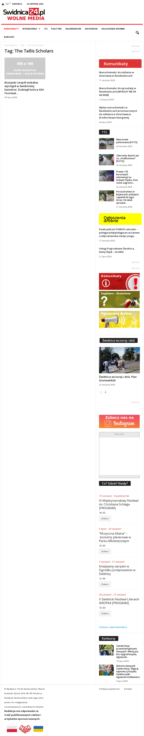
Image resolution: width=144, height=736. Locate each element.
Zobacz (105, 518)
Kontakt (9, 37)
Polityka (56, 28)
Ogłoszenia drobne (113, 28)
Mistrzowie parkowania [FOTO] (126, 141)
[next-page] (105, 392)
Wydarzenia (29, 28)
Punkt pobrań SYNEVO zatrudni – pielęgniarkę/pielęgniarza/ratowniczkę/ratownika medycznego (119, 233)
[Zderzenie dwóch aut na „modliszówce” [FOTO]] (106, 159)
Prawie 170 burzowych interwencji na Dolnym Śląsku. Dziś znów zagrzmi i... (127, 177)
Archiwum (91, 28)
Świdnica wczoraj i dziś (118, 340)
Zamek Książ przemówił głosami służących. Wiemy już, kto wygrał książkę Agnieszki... (127, 651)
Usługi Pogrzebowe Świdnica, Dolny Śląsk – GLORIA (117, 250)
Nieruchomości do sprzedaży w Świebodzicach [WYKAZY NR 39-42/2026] (117, 92)
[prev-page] (101, 392)
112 (45, 28)
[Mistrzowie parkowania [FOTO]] (106, 143)
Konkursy (109, 638)
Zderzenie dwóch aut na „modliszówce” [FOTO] (127, 158)
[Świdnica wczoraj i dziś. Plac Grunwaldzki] (119, 360)
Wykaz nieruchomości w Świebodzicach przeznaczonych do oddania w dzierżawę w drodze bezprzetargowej (118, 112)
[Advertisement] (121, 456)
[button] (137, 33)
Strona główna (10, 45)
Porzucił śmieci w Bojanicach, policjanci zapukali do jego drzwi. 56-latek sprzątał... (127, 197)
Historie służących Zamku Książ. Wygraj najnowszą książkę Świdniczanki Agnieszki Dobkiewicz (128, 671)
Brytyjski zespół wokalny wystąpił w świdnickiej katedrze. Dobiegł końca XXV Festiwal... (24, 88)
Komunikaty (11, 28)
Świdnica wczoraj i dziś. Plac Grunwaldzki (118, 378)
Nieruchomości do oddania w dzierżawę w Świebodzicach (116, 74)
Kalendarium (73, 28)
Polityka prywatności (109, 688)
